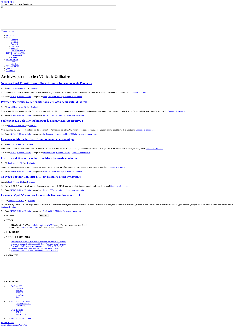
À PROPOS (10, 71)
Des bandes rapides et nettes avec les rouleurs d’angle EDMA (34, 248)
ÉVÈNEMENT (17, 310)
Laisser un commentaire (72, 97)
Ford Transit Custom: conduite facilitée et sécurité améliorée (39, 158)
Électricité (14, 42)
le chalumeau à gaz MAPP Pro (43, 225)
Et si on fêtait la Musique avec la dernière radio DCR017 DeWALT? (37, 246)
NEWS (9, 37)
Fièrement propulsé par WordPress (14, 325)
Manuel (14, 57)
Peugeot (46, 115)
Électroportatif (16, 55)
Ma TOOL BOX (7, 2)
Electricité (19, 291)
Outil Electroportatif (23, 304)
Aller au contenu (7, 31)
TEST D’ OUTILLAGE (15, 53)
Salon (13, 62)
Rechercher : (11, 215)
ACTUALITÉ (16, 286)
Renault (59, 134)
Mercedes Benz (49, 153)
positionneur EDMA (30, 227)
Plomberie (15, 44)
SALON (19, 312)
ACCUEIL (10, 35)
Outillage (14, 40)
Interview (14, 64)
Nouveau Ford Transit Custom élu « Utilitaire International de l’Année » (46, 83)
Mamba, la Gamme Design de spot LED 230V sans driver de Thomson (38, 244)
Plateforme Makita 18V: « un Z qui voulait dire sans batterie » (34, 251)
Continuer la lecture (139, 92)
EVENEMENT (12, 60)
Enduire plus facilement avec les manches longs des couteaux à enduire (38, 242)
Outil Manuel (21, 306)
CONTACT (10, 68)
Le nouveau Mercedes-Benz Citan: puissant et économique (37, 139)
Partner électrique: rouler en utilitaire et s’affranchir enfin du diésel (44, 101)
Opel (45, 211)
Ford (45, 97)
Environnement (49, 134)
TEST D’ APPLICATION (21, 318)
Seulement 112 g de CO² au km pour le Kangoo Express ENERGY (42, 120)
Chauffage (15, 46)
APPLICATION (12, 66)
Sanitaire (14, 49)
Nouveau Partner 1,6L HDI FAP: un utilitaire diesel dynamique (41, 176)
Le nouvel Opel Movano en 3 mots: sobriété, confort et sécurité (40, 195)
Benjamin (34, 88)
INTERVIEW (21, 314)
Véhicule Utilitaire (18, 51)
